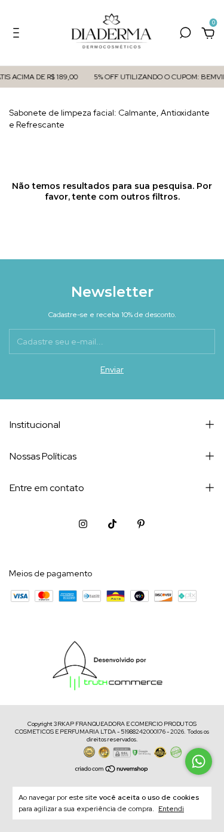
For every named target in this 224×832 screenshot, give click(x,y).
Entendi (171, 809)
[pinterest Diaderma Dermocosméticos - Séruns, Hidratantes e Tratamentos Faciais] (141, 524)
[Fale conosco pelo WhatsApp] (198, 761)
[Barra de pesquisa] (185, 34)
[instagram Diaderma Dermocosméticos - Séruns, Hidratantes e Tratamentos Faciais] (83, 524)
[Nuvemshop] (112, 769)
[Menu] (18, 34)
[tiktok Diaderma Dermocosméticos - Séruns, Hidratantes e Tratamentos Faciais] (112, 524)
